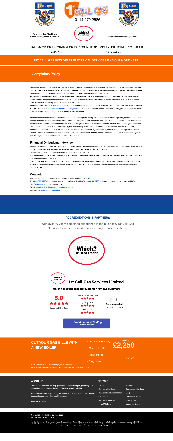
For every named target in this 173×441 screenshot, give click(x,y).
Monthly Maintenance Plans (110, 393)
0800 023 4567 (39, 181)
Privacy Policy (132, 400)
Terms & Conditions (107, 400)
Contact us (103, 396)
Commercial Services (135, 389)
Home (102, 385)
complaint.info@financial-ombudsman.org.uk (54, 187)
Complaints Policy (133, 396)
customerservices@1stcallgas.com (122, 37)
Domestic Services (107, 389)
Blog (128, 393)
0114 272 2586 (50, 105)
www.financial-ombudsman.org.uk (52, 190)
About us (129, 385)
